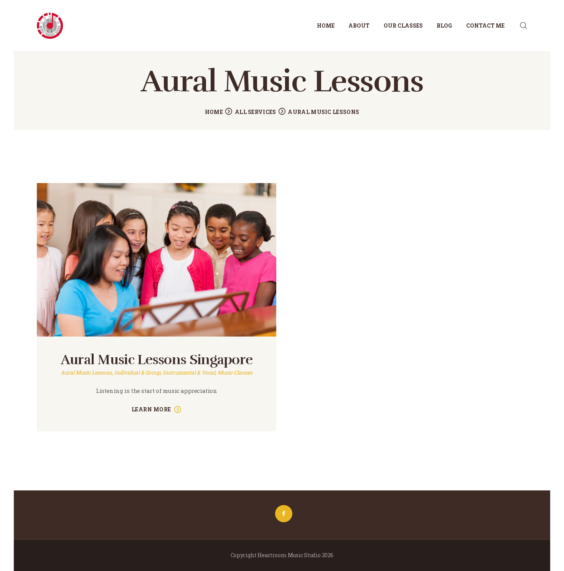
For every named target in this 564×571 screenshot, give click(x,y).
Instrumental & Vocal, (190, 372)
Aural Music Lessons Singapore (157, 360)
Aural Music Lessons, (87, 372)
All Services (255, 112)
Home (214, 112)
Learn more (151, 409)
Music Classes (235, 372)
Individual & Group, (138, 372)
